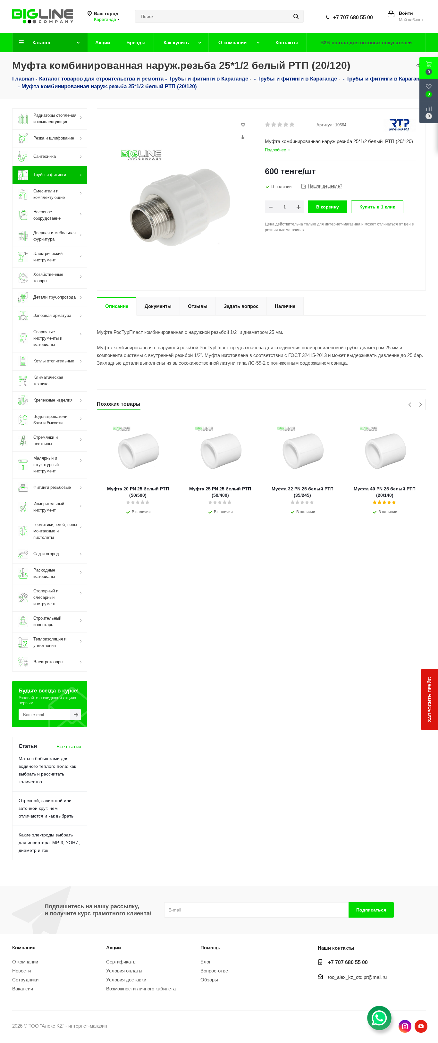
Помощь (210, 947)
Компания (24, 947)
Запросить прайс (429, 699)
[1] (268, 124)
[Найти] (296, 16)
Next (420, 405)
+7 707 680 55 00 (353, 17)
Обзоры (209, 979)
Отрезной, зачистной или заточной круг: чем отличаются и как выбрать (46, 808)
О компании (25, 961)
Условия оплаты (124, 970)
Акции (113, 947)
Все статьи (68, 746)
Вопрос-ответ (215, 970)
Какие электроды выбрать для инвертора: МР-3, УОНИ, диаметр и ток (49, 842)
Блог (205, 961)
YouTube (421, 1026)
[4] (286, 124)
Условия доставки (126, 979)
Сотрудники (25, 979)
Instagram (405, 1026)
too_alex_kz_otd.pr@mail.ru (357, 977)
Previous (410, 405)
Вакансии (22, 988)
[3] (280, 124)
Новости (21, 970)
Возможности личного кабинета (141, 988)
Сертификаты (121, 961)
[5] (292, 124)
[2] (274, 124)
